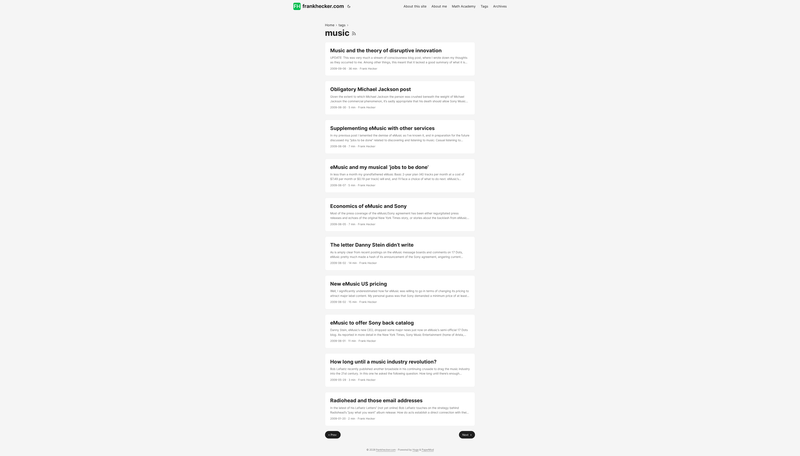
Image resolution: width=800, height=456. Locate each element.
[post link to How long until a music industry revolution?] (400, 370)
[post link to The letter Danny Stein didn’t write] (400, 253)
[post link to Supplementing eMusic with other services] (400, 137)
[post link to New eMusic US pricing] (400, 292)
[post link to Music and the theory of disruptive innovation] (400, 59)
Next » (467, 434)
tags (342, 25)
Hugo (415, 449)
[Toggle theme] (349, 6)
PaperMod (428, 449)
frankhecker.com (323, 6)
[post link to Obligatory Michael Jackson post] (400, 98)
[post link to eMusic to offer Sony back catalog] (400, 331)
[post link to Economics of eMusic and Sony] (400, 214)
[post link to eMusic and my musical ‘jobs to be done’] (400, 175)
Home (329, 25)
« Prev (332, 434)
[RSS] (353, 33)
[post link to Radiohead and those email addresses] (400, 409)
